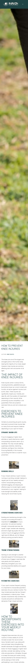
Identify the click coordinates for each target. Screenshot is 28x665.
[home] (10, 4)
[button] (23, 4)
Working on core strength (9, 555)
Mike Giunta (10, 354)
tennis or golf (19, 439)
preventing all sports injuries (17, 422)
